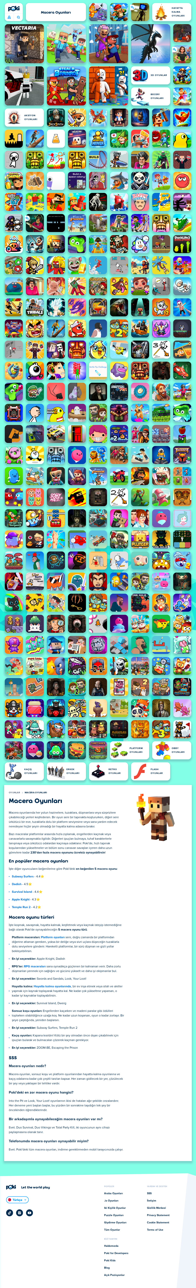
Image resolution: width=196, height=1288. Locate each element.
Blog (107, 1268)
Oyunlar (14, 793)
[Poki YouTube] (29, 1212)
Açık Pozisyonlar (114, 1275)
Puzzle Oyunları (114, 1215)
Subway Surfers (23, 876)
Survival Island (22, 891)
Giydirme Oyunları (115, 1222)
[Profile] (9, 17)
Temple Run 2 (21, 907)
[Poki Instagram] (19, 1212)
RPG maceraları (35, 966)
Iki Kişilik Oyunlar (115, 1208)
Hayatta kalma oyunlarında (52, 986)
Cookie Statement (158, 1222)
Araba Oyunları (113, 1193)
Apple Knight (20, 899)
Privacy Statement (158, 1215)
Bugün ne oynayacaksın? (18, 17)
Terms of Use (155, 1230)
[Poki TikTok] (9, 1212)
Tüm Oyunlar (112, 1230)
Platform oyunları (53, 937)
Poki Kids (110, 1260)
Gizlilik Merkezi (156, 1208)
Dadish (16, 884)
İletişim (151, 1200)
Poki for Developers (116, 1253)
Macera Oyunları (36, 793)
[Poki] (14, 8)
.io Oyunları (111, 1200)
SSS (149, 1193)
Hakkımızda (111, 1246)
